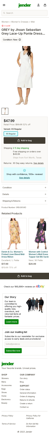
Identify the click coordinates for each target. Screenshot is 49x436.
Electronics (6, 399)
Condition (7, 187)
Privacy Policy (7, 416)
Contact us (24, 407)
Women (5, 22)
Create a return (26, 403)
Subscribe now (13, 350)
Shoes (4, 392)
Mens (4, 382)
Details (6, 194)
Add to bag (26, 140)
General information (28, 393)
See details (38, 163)
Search (9, 13)
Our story (24, 378)
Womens (5, 378)
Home (4, 396)
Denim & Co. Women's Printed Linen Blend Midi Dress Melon (13, 254)
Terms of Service (8, 424)
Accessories (7, 385)
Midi (33, 22)
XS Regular (11, 134)
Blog (22, 382)
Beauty (4, 403)
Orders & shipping (27, 396)
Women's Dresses (19, 22)
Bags (4, 389)
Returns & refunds (27, 400)
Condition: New (10, 39)
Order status (25, 389)
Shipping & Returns (11, 201)
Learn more (11, 321)
